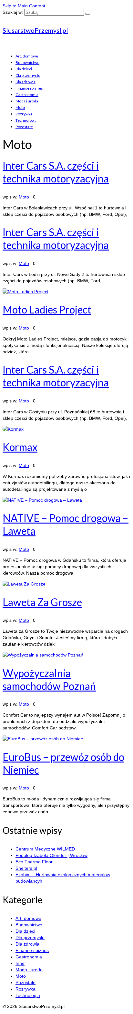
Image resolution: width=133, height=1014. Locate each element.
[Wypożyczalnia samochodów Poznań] (66, 655)
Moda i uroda (26, 101)
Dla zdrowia (25, 81)
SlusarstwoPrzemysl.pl (35, 30)
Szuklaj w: (13, 12)
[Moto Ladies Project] (66, 291)
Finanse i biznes (29, 88)
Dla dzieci (23, 68)
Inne (20, 963)
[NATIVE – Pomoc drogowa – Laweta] (66, 500)
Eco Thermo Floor (34, 861)
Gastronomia (26, 94)
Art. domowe (26, 56)
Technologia (25, 120)
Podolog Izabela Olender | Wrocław (51, 855)
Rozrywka (23, 113)
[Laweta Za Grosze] (66, 584)
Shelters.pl (26, 868)
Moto (20, 107)
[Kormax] (66, 429)
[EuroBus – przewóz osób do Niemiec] (66, 739)
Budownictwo (27, 62)
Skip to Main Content (24, 5)
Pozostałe (24, 126)
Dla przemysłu (27, 75)
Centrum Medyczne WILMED (45, 848)
